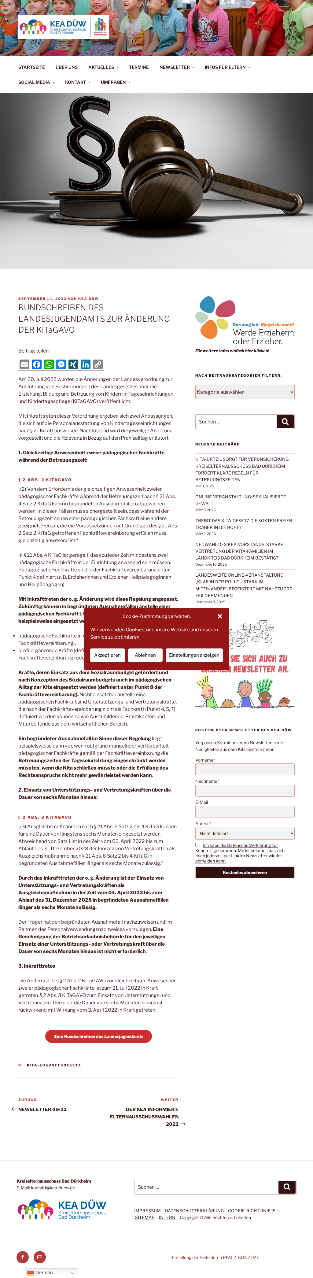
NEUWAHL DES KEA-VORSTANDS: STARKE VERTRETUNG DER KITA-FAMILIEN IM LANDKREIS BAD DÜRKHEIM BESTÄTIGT (239, 551)
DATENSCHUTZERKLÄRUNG (194, 1210)
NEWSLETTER (175, 67)
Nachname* (207, 781)
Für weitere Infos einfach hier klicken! (232, 350)
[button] (220, 616)
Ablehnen (145, 655)
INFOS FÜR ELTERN (225, 67)
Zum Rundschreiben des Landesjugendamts (98, 1036)
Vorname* (205, 760)
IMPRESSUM (147, 1210)
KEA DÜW (88, 299)
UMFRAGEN (113, 82)
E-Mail (201, 802)
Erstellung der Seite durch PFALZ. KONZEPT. (215, 1257)
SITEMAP (145, 1217)
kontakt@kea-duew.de (53, 1187)
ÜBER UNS (67, 67)
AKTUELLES (101, 67)
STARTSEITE (31, 67)
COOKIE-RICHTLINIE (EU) (254, 1210)
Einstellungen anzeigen (194, 655)
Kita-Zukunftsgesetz (54, 1065)
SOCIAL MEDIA (34, 82)
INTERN (167, 1217)
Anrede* (203, 823)
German (43, 1272)
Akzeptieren (107, 655)
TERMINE (139, 67)
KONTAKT (75, 82)
